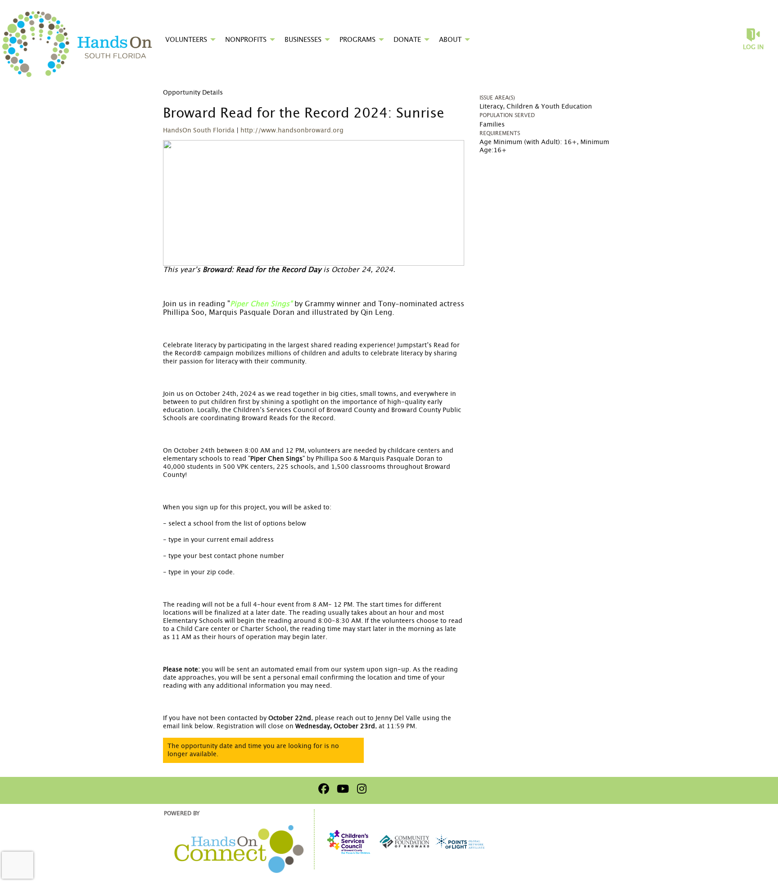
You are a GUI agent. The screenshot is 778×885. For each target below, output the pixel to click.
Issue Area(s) (497, 97)
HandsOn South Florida (199, 130)
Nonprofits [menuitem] (246, 39)
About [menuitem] (450, 39)
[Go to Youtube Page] (341, 788)
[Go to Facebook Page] (322, 788)
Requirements (499, 133)
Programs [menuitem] (357, 39)
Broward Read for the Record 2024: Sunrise (303, 113)
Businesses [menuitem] (303, 39)
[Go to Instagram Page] (360, 788)
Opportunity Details (193, 93)
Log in (753, 47)
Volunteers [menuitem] (186, 39)
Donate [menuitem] (407, 39)
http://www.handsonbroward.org (292, 130)
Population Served (507, 115)
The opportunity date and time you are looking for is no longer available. (253, 750)
